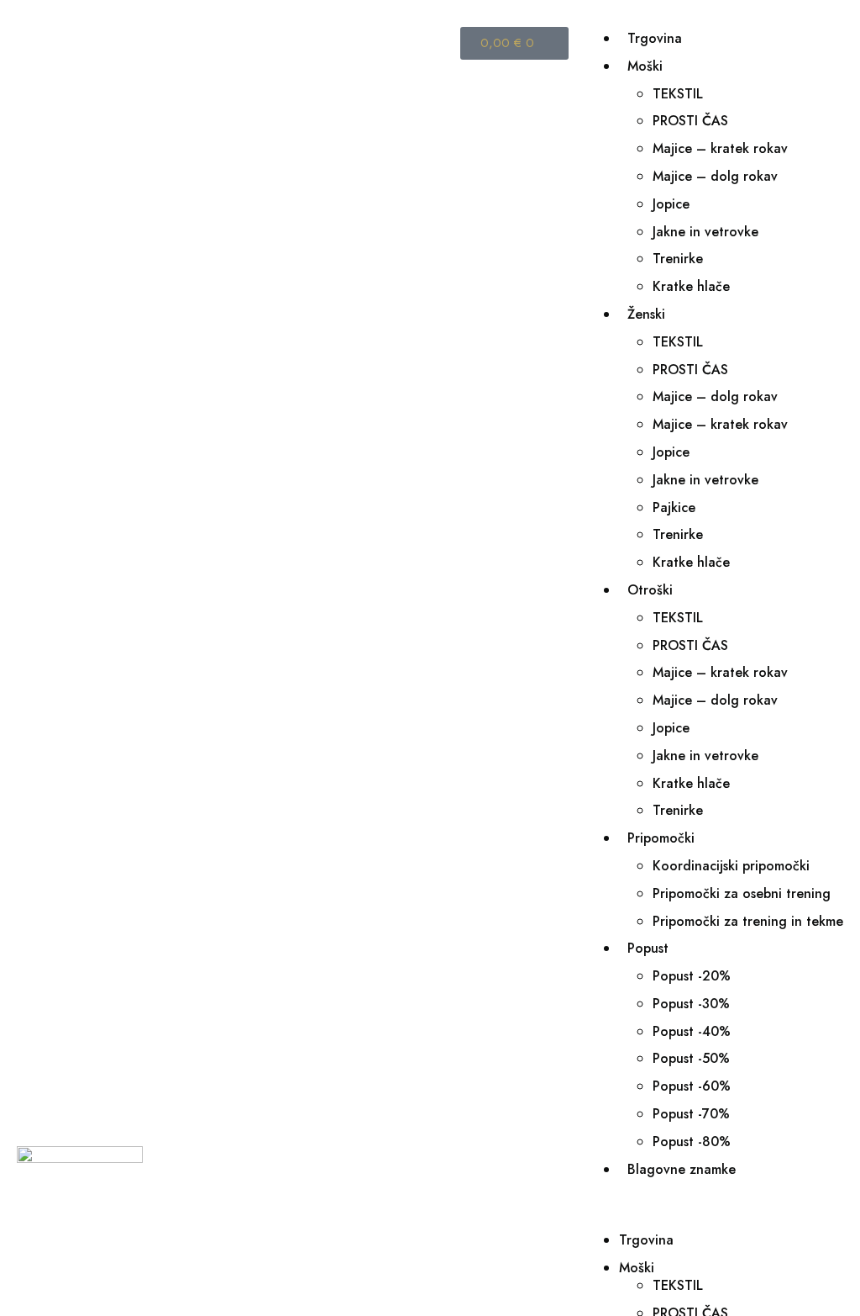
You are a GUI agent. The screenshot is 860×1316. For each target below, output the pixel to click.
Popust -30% (691, 1003)
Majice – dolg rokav (715, 176)
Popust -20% (692, 976)
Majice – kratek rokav (720, 148)
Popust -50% (691, 1058)
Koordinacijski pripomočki (731, 865)
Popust (648, 948)
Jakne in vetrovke (705, 231)
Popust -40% (692, 1031)
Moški (645, 66)
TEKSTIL (678, 93)
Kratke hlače (691, 286)
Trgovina (654, 38)
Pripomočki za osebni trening (742, 893)
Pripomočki (661, 838)
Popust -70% (691, 1113)
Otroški (650, 590)
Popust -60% (692, 1086)
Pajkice (674, 507)
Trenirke (678, 258)
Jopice (671, 204)
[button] (714, 1205)
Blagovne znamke (681, 1169)
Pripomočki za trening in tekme (748, 921)
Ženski (646, 314)
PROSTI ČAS (690, 120)
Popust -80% (692, 1141)
